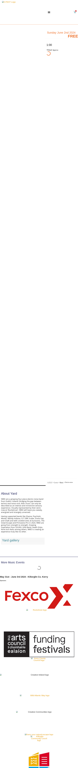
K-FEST (50, 482)
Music (61, 482)
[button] (49, 12)
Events (56, 482)
